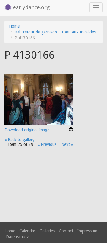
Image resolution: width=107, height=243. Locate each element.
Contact (66, 230)
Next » (67, 144)
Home (14, 26)
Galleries (47, 230)
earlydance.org (31, 7)
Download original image (26, 129)
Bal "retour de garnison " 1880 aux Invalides (55, 32)
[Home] (6, 7)
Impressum (87, 230)
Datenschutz (17, 236)
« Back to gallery (19, 139)
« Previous (46, 144)
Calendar (27, 230)
